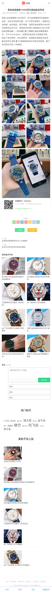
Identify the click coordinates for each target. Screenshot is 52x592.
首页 (7, 581)
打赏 (32, 230)
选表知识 (36, 581)
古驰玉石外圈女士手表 (12, 461)
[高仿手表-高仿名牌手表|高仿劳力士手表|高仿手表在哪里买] (26, 3)
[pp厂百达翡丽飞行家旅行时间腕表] (13, 557)
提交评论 (44, 380)
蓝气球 (41, 420)
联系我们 (43, 581)
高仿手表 (21, 585)
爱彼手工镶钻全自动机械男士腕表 (38, 355)
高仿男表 (33, 13)
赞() (19, 230)
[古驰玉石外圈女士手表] (13, 453)
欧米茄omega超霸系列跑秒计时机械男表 (13, 277)
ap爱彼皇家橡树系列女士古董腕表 (14, 240)
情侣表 (13, 420)
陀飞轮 (34, 425)
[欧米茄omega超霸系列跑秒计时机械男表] (13, 474)
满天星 (27, 420)
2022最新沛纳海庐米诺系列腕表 (38, 277)
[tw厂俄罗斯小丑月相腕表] (13, 536)
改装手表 (19, 421)
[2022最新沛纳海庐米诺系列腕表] (13, 495)
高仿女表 (21, 581)
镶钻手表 (24, 426)
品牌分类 (28, 581)
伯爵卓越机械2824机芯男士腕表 (38, 329)
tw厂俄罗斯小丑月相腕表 (36, 302)
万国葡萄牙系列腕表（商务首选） (13, 303)
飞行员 (42, 426)
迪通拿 (10, 425)
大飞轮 (6, 420)
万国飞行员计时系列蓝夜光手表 (13, 355)
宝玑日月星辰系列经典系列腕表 (14, 247)
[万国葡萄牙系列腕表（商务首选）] (13, 515)
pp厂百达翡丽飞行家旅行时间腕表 (13, 329)
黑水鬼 (7, 429)
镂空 (17, 424)
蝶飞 (5, 426)
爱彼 (28, 13)
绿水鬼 (35, 421)
